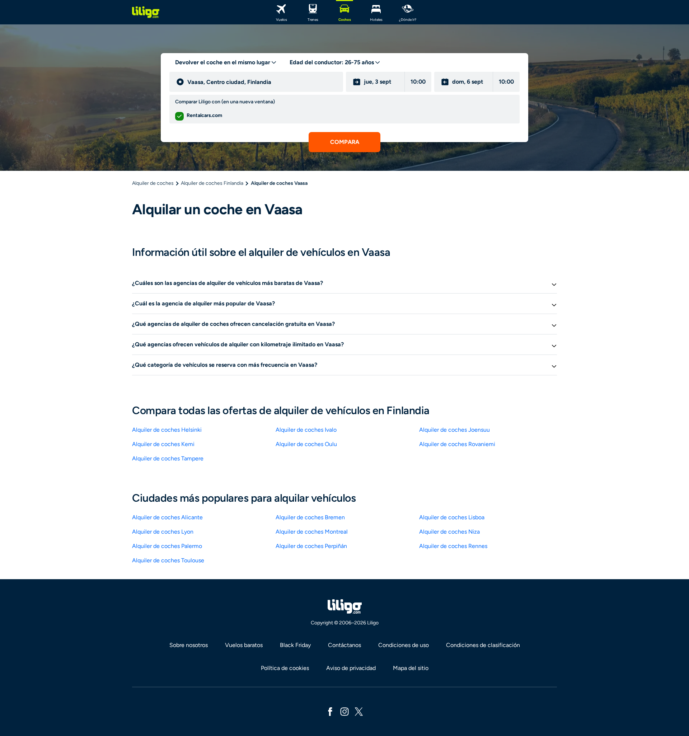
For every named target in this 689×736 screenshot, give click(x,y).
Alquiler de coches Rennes (453, 546)
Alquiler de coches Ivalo (306, 429)
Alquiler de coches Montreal (312, 531)
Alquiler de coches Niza (449, 531)
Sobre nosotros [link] (188, 645)
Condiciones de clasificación (483, 645)
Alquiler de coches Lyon (162, 531)
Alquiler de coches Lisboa (451, 517)
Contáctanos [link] (344, 645)
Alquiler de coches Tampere (167, 458)
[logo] (145, 12)
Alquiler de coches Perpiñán (311, 546)
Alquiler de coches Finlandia (212, 183)
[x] (359, 711)
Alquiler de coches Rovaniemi (457, 444)
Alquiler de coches (153, 183)
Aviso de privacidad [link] (351, 668)
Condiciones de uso (403, 645)
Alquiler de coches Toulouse (168, 560)
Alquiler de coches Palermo (167, 546)
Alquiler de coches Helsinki (167, 429)
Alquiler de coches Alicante (167, 517)
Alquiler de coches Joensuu (454, 429)
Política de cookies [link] (285, 668)
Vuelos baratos (244, 645)
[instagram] (344, 711)
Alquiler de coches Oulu (306, 444)
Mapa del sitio (410, 668)
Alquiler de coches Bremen (310, 517)
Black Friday (295, 645)
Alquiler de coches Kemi (163, 444)
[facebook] (330, 711)
